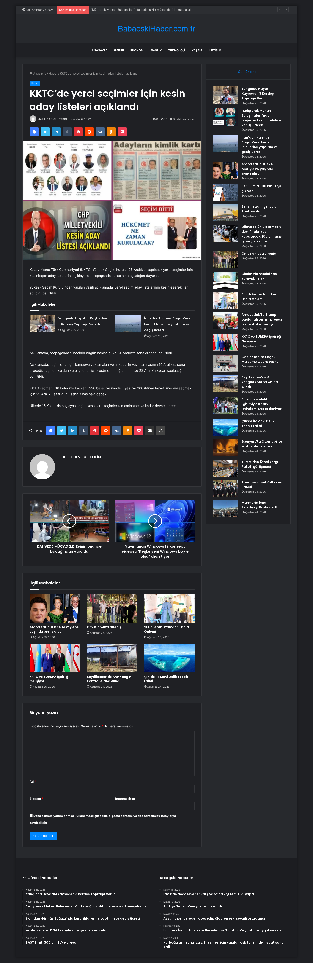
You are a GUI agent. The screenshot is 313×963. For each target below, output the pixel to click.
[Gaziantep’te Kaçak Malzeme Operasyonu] (225, 363)
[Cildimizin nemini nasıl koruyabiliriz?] (225, 280)
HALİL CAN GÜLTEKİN (52, 119)
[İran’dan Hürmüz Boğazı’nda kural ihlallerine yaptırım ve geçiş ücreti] (128, 323)
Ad (33, 781)
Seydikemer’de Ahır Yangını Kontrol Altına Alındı (109, 678)
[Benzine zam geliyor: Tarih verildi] (225, 212)
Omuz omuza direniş (104, 627)
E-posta (36, 798)
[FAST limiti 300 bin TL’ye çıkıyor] (225, 192)
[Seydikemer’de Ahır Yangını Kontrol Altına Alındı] (112, 658)
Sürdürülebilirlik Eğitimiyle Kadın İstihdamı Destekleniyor (262, 404)
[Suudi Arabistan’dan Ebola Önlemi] (169, 608)
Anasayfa (99, 50)
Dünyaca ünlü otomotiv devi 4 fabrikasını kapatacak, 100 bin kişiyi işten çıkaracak (262, 234)
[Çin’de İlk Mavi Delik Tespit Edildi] (169, 658)
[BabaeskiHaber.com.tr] (156, 28)
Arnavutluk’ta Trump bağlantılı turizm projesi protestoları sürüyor (262, 319)
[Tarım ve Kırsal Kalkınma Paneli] (225, 488)
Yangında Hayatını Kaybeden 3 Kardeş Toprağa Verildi (258, 93)
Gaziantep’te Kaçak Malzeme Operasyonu (260, 359)
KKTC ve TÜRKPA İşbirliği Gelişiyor (49, 678)
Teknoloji (176, 50)
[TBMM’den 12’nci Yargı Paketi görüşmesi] (225, 468)
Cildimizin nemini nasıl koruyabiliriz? (260, 276)
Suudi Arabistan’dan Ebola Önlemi (166, 629)
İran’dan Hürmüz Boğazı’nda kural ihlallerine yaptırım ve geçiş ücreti (138, 9)
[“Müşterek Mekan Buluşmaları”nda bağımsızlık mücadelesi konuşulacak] (225, 117)
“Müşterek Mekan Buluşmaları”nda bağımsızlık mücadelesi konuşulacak (261, 117)
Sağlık (156, 50)
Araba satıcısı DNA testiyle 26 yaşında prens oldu (54, 629)
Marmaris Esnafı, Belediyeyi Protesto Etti (261, 505)
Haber (119, 50)
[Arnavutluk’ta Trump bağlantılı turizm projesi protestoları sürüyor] (225, 320)
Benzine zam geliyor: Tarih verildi (259, 209)
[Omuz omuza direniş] (112, 608)
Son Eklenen (248, 72)
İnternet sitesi (125, 798)
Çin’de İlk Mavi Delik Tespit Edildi (166, 678)
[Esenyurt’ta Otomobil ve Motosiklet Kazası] (225, 447)
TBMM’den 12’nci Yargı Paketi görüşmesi (260, 464)
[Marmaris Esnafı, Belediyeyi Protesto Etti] (225, 508)
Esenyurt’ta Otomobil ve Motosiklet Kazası (262, 444)
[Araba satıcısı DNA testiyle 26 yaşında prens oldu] (55, 608)
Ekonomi (137, 50)
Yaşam (197, 50)
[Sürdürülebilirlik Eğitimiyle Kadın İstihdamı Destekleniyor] (225, 405)
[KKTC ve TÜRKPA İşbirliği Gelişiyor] (55, 658)
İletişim (215, 50)
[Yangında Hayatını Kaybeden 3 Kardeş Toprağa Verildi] (42, 323)
